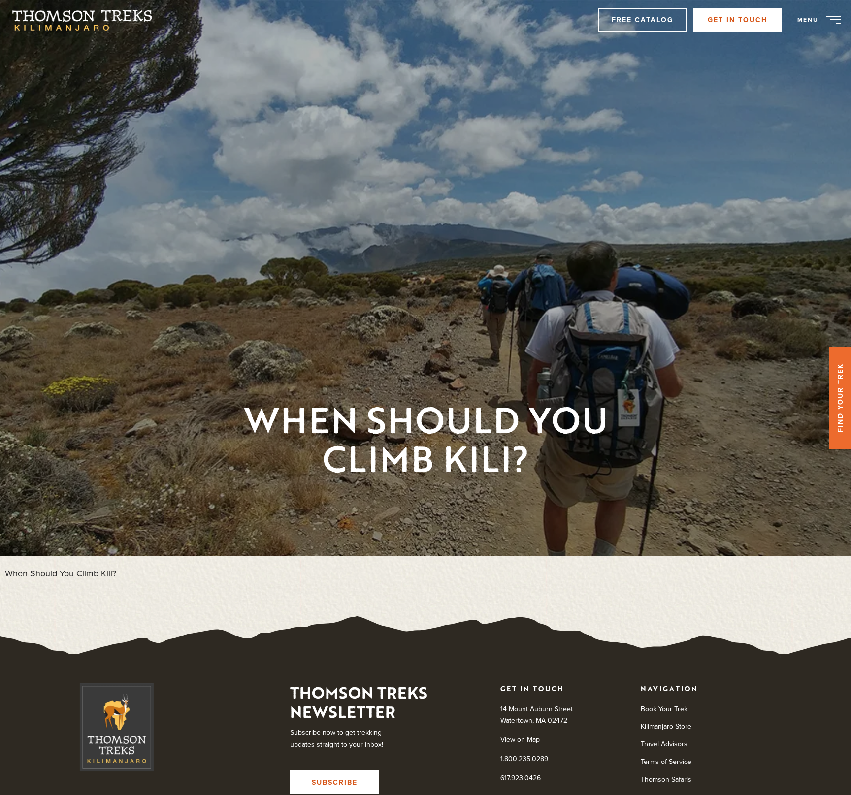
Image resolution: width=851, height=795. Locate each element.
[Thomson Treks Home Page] (117, 729)
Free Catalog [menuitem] (642, 20)
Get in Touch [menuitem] (737, 20)
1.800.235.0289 (524, 758)
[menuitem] (87, 19)
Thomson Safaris (666, 779)
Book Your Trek (664, 708)
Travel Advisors (664, 744)
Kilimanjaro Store (666, 726)
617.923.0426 (520, 777)
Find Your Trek (840, 397)
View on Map (520, 739)
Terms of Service (666, 761)
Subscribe (335, 782)
